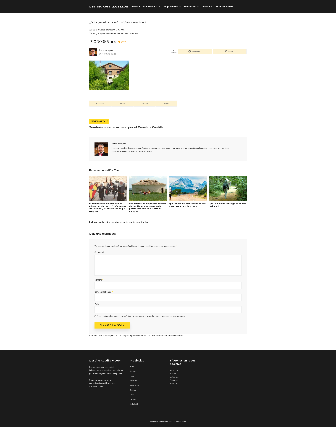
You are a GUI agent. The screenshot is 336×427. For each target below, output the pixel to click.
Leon (132, 376)
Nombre (98, 280)
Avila (132, 367)
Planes (134, 6)
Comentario (100, 252)
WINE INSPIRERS (224, 6)
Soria (132, 395)
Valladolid (134, 404)
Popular (206, 6)
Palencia (133, 381)
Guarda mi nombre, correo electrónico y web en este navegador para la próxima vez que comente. (141, 316)
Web (96, 304)
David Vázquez (119, 143)
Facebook (174, 370)
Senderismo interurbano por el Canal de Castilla (126, 127)
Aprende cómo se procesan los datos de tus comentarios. (156, 335)
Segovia (133, 390)
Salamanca (134, 385)
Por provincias (170, 6)
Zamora (133, 399)
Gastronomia (150, 6)
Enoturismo (190, 6)
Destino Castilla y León (108, 6)
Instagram (174, 377)
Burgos (133, 371)
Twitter (173, 374)
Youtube (173, 383)
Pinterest (174, 380)
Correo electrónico (103, 292)
